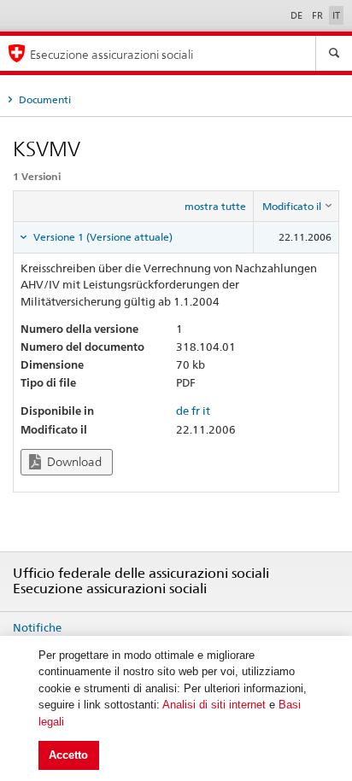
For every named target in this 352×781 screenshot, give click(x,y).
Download (73, 462)
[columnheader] (296, 206)
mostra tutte (215, 206)
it (206, 410)
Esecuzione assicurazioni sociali (111, 54)
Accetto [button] (68, 755)
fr (195, 410)
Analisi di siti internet (214, 704)
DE (297, 15)
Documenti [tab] (43, 99)
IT (336, 15)
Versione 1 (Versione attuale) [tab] (102, 236)
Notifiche (37, 627)
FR (319, 15)
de (182, 410)
